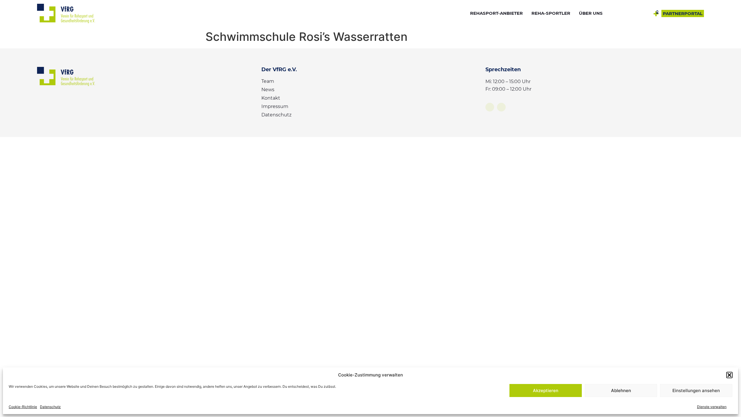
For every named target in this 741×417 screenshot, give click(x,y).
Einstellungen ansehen (696, 390)
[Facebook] (489, 107)
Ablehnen (621, 390)
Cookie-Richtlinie (23, 407)
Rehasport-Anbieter (496, 13)
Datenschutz (50, 407)
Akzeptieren (545, 390)
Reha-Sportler (550, 13)
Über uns (591, 13)
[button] (729, 375)
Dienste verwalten (712, 407)
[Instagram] (501, 107)
